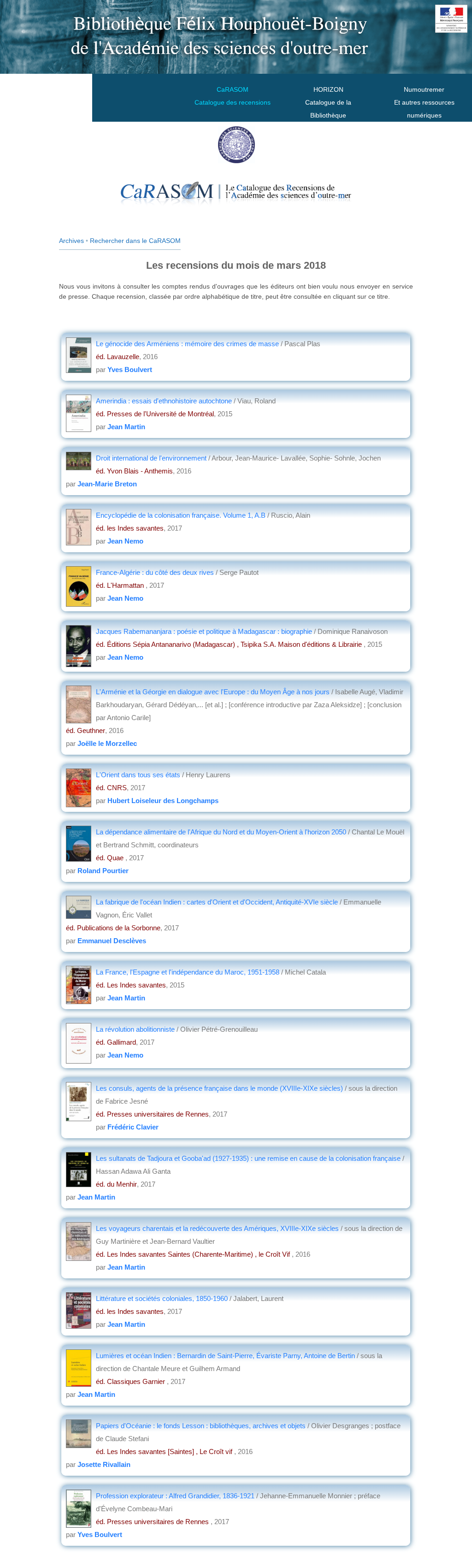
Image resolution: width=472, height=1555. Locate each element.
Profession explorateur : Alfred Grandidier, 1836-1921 (175, 1496)
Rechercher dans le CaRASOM (135, 240)
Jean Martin (126, 427)
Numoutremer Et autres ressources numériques (424, 102)
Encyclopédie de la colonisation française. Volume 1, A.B (181, 515)
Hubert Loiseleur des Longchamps (162, 800)
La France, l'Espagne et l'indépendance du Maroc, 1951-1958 (188, 972)
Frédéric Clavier (133, 1127)
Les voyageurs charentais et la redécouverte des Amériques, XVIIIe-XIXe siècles (217, 1228)
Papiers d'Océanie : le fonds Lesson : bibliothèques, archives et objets (201, 1426)
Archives (71, 240)
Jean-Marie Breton (107, 484)
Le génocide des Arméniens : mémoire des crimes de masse (187, 344)
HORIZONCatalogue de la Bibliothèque (328, 102)
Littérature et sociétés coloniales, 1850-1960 (162, 1298)
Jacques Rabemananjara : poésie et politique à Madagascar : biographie (205, 631)
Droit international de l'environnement (151, 458)
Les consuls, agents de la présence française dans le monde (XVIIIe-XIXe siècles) (219, 1088)
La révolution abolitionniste (136, 1029)
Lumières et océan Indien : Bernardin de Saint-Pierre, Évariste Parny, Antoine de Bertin (226, 1356)
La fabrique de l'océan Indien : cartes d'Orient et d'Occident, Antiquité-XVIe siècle (217, 902)
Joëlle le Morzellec (107, 743)
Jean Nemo (125, 541)
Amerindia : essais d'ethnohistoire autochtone (164, 401)
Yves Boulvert (129, 369)
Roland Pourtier (103, 871)
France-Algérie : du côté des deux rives (155, 572)
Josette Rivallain (103, 1464)
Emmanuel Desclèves (111, 941)
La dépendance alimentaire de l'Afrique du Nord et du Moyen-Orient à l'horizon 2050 (222, 832)
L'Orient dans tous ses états (139, 775)
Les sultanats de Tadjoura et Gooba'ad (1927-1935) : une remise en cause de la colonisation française (249, 1158)
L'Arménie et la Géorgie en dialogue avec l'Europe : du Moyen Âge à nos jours (213, 692)
